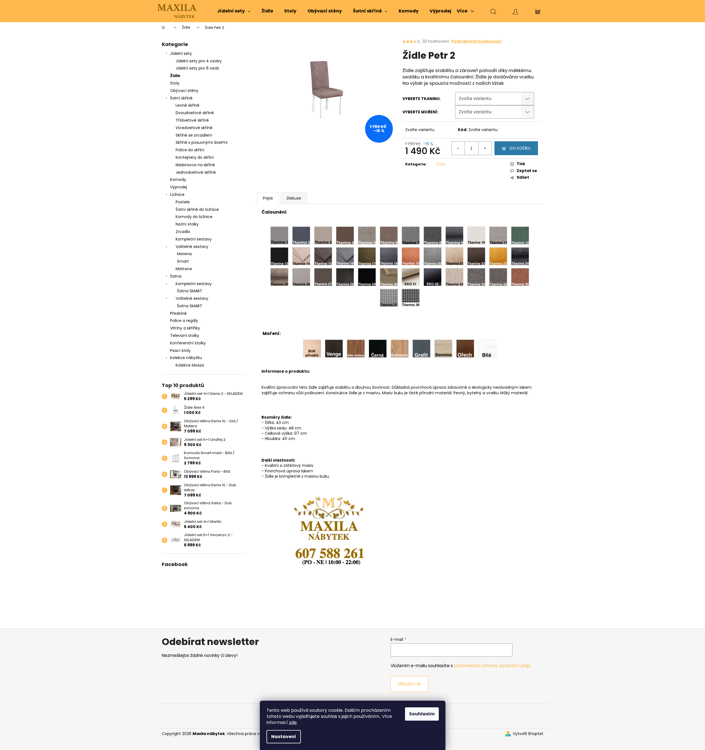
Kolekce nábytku (186, 357)
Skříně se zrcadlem (194, 135)
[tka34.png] (476, 277)
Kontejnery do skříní (195, 157)
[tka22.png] (476, 256)
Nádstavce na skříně (195, 165)
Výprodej (178, 187)
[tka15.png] (323, 256)
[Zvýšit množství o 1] (484, 148)
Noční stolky (187, 224)
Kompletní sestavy (194, 239)
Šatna (175, 276)
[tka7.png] (410, 235)
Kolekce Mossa (190, 365)
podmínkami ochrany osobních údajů (492, 666)
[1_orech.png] (465, 348)
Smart (183, 261)
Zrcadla (183, 231)
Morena (184, 254)
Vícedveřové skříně (194, 127)
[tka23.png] (498, 256)
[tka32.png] (432, 277)
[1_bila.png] (487, 348)
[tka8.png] (432, 235)
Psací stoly (180, 350)
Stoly (175, 83)
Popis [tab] (268, 198)
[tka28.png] (345, 277)
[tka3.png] (323, 235)
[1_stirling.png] (356, 348)
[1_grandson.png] (399, 348)
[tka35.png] (498, 277)
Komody (178, 179)
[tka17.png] (367, 256)
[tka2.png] (301, 235)
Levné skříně (187, 105)
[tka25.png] (279, 277)
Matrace (184, 269)
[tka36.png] (520, 277)
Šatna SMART (189, 291)
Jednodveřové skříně (196, 172)
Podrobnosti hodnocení (476, 41)
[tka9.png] (454, 235)
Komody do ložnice (194, 216)
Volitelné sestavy (192, 246)
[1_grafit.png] (421, 348)
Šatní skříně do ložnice (197, 209)
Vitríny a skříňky (185, 328)
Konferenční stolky (188, 343)
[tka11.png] (498, 235)
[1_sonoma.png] (443, 348)
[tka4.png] (345, 235)
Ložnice (177, 194)
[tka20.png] (432, 256)
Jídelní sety (181, 53)
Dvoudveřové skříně (195, 113)
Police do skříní (190, 150)
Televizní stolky (184, 335)
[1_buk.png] (312, 348)
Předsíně (178, 313)
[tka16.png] (345, 256)
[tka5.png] (367, 235)
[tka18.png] (389, 256)
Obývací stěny (184, 90)
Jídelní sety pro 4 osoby (199, 61)
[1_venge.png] (334, 348)
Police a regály (184, 320)
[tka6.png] (389, 235)
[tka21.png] (454, 256)
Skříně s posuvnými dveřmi (201, 142)
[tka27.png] (323, 277)
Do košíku (520, 148)
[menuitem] (234, 11)
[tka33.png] (454, 277)
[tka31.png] (410, 277)
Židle (175, 75)
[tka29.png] (367, 277)
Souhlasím (422, 714)
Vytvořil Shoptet (528, 733)
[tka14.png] (301, 256)
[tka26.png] (301, 277)
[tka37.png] (389, 297)
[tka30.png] (389, 277)
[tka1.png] (279, 235)
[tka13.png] (279, 256)
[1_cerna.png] (377, 348)
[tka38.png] (410, 297)
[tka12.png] (520, 235)
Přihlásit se (409, 684)
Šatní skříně (181, 98)
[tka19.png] (410, 256)
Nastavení (283, 736)
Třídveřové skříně (192, 120)
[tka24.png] (520, 256)
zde (293, 722)
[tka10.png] (476, 235)
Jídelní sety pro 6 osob (197, 68)
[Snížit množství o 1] (458, 148)
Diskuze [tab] (294, 198)
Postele (183, 202)
